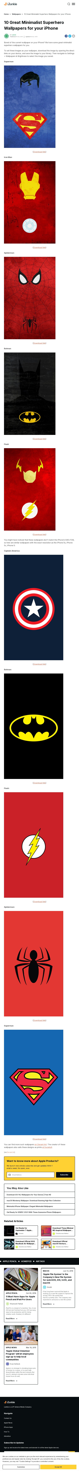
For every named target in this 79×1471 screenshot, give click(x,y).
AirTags (73, 1261)
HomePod (60, 1261)
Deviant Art (10, 1152)
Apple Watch (11, 1261)
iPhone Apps (8, 1427)
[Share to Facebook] (66, 36)
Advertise (7, 1436)
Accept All (58, 1467)
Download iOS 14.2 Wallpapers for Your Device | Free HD (29, 1195)
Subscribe (64, 1175)
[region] (39, 1461)
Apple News (8, 1423)
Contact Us (8, 1418)
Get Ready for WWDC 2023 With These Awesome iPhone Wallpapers (34, 1212)
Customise (21, 1467)
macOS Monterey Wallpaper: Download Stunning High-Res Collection (34, 1201)
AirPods (27, 1261)
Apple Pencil (43, 1261)
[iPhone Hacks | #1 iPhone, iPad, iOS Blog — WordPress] (10, 4)
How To (6, 1432)
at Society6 (47, 1147)
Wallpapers (16, 14)
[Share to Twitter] (69, 36)
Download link (39, 152)
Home (6, 14)
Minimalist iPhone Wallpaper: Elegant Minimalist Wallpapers (30, 1206)
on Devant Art (41, 1144)
